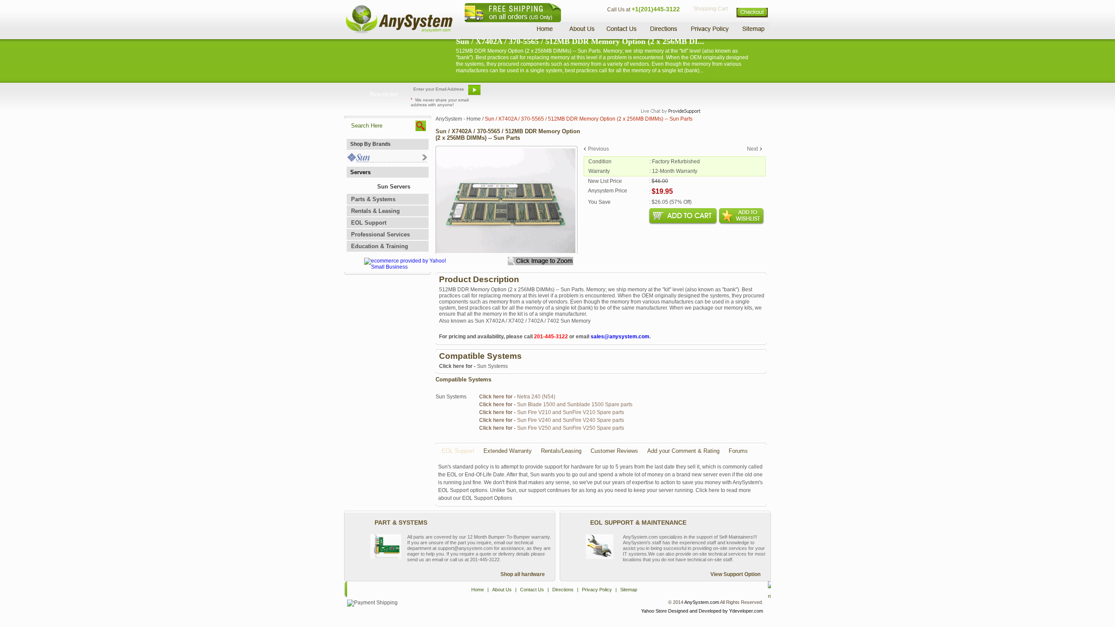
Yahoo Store (654, 611)
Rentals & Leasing (375, 211)
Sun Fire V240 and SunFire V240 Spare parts (551, 420)
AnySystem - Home (458, 119)
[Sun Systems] (387, 160)
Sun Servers (393, 186)
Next (752, 149)
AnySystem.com (701, 602)
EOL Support (368, 222)
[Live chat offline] (666, 93)
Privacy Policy (710, 28)
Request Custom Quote (728, 93)
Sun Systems (473, 366)
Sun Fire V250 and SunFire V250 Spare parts (551, 428)
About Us (581, 28)
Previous (598, 149)
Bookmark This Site (610, 93)
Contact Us (621, 28)
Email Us (505, 93)
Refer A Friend (552, 93)
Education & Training (379, 246)
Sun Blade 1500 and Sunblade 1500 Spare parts (555, 404)
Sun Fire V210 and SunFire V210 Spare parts (551, 412)
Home (546, 28)
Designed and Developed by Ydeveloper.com (715, 611)
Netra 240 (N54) (517, 397)
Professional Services (380, 234)
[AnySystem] (399, 32)
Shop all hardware (522, 574)
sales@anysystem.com (620, 337)
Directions (664, 28)
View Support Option (735, 574)
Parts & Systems (373, 199)
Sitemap (753, 28)
